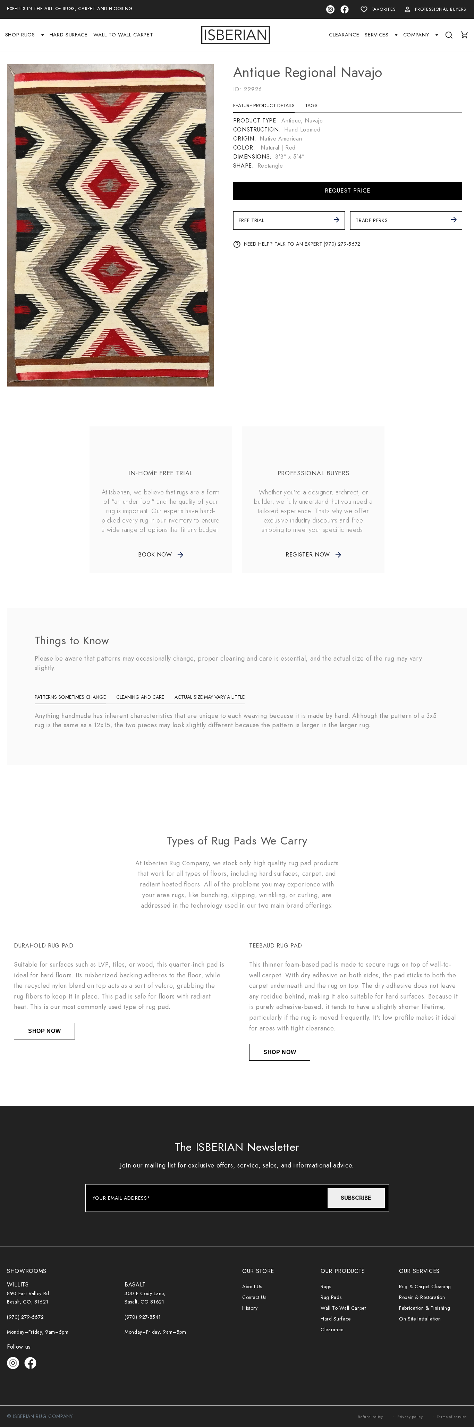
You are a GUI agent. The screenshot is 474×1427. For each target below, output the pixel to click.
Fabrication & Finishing (424, 1308)
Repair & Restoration (422, 1297)
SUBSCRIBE (356, 1198)
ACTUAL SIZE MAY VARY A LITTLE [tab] (210, 697)
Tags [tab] (311, 105)
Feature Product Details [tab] (264, 105)
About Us (252, 1286)
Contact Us (254, 1297)
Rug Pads (331, 1297)
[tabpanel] (347, 143)
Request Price (347, 191)
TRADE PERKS (372, 220)
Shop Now (44, 1031)
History (250, 1308)
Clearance (332, 1329)
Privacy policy (410, 1416)
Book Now (155, 555)
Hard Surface (336, 1318)
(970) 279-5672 (25, 1317)
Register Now (308, 555)
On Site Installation (420, 1318)
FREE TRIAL (251, 220)
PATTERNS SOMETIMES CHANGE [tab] (70, 697)
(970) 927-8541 (143, 1317)
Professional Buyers (440, 9)
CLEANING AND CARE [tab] (140, 697)
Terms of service (452, 1416)
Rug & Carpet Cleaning (425, 1286)
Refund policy (370, 1416)
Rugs (326, 1286)
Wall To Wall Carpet (343, 1308)
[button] (24, 35)
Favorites (384, 9)
